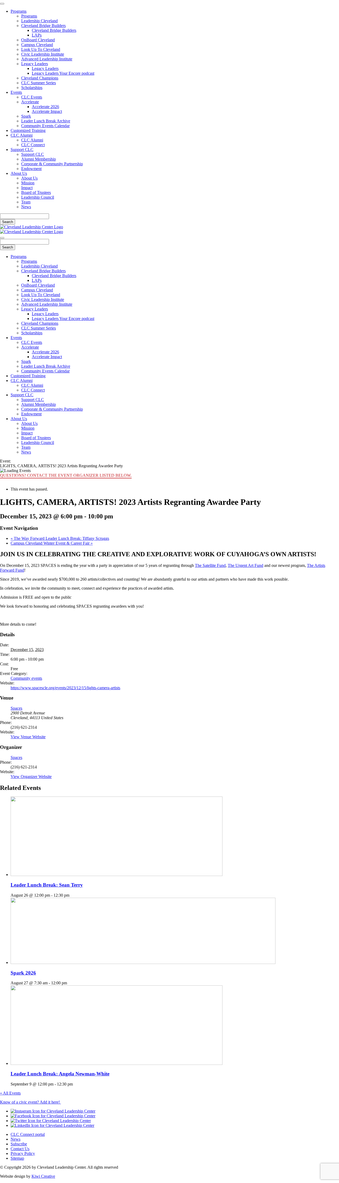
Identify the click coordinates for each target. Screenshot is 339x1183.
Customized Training (28, 130)
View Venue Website (28, 737)
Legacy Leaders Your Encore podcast (63, 73)
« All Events (10, 1093)
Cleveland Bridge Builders (43, 25)
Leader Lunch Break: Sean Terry (47, 885)
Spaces (16, 708)
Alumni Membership (38, 159)
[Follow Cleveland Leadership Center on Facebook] (53, 1116)
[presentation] (116, 874)
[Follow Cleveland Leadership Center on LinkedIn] (52, 1125)
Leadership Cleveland (39, 21)
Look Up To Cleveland (40, 49)
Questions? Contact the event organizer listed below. (66, 475)
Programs (18, 11)
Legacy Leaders (34, 63)
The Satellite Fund (210, 565)
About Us (19, 173)
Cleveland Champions (39, 78)
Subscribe (19, 1144)
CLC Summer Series (38, 83)
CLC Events (31, 97)
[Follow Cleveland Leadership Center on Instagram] (53, 1111)
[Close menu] (2, 4)
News (26, 206)
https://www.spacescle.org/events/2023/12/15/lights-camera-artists (65, 688)
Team (25, 202)
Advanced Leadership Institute (46, 59)
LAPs (37, 35)
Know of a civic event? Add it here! (30, 1102)
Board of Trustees (36, 192)
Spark (26, 116)
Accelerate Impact (47, 111)
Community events (26, 678)
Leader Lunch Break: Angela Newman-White (60, 1074)
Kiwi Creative (43, 1176)
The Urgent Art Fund (245, 565)
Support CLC (22, 149)
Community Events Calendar (45, 125)
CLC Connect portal (28, 1134)
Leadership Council (37, 197)
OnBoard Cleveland (38, 40)
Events (16, 92)
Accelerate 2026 (45, 106)
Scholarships (31, 87)
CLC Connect (33, 145)
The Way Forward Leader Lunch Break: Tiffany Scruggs (60, 538)
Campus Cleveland (37, 44)
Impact (27, 187)
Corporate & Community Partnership (52, 164)
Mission (27, 183)
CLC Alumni (22, 135)
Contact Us (20, 1148)
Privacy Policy (23, 1153)
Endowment (31, 168)
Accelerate (30, 102)
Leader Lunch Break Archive (45, 121)
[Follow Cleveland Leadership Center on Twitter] (51, 1120)
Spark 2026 (23, 973)
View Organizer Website (31, 776)
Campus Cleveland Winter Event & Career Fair (52, 543)
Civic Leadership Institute (42, 54)
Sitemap (17, 1158)
